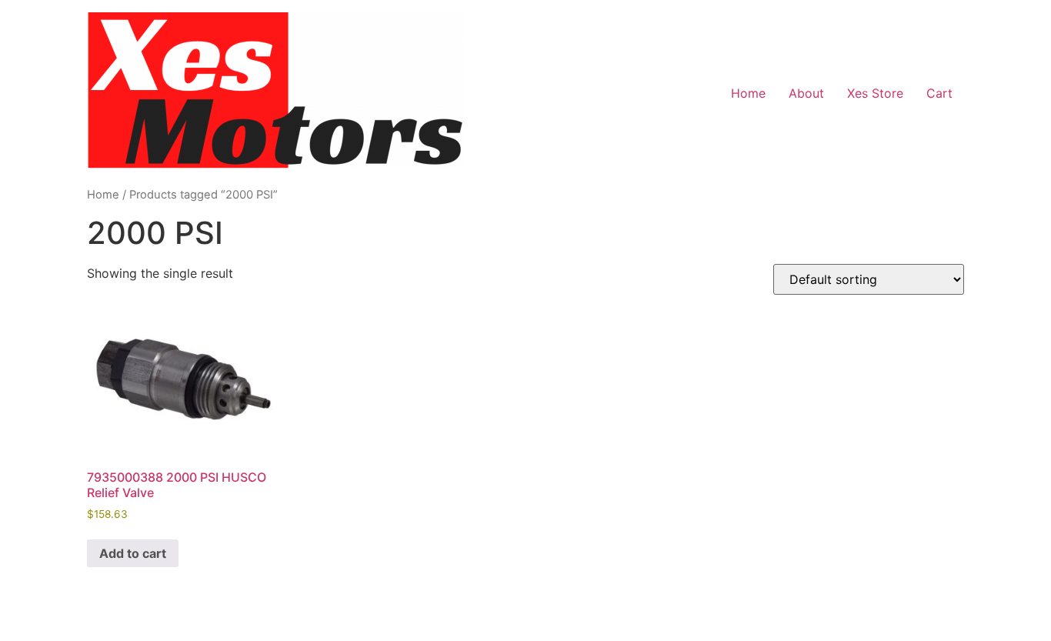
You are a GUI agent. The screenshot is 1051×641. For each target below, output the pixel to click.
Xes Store (875, 93)
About (806, 93)
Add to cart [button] (132, 553)
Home (748, 93)
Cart (939, 93)
